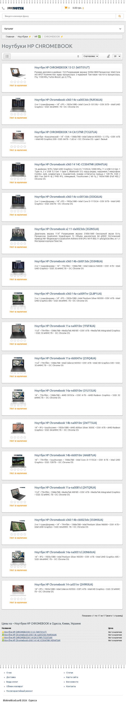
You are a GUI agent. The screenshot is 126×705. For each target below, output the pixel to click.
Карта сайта (72, 677)
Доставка (11, 677)
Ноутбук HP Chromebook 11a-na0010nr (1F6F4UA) (65, 325)
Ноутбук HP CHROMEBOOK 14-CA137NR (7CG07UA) (66, 132)
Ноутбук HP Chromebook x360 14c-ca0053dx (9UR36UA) (69, 99)
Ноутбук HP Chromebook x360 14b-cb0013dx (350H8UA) (69, 261)
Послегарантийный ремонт (19, 691)
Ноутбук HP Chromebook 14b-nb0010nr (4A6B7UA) (65, 455)
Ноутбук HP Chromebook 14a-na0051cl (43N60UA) (65, 552)
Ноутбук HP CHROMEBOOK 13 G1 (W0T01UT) (62, 67)
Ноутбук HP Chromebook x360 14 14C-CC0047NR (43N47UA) (71, 164)
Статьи (69, 673)
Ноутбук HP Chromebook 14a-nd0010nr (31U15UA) (65, 390)
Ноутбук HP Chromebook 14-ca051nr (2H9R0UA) (64, 584)
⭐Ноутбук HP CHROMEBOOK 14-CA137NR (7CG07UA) (27, 637)
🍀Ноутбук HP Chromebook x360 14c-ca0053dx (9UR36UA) (29, 635)
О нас (9, 673)
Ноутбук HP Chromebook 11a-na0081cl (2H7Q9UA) (65, 487)
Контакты (71, 686)
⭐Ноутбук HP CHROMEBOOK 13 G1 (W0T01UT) (24, 632)
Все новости (72, 682)
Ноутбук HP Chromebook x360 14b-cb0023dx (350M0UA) (69, 519)
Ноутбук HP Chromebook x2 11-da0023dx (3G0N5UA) (67, 229)
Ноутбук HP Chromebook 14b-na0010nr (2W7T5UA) (66, 422)
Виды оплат (12, 682)
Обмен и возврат (14, 686)
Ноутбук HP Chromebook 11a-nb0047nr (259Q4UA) (65, 358)
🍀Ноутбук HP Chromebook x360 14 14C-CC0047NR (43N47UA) (31, 640)
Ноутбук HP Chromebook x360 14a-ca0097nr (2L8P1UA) (68, 293)
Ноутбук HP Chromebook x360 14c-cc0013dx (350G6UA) (68, 196)
